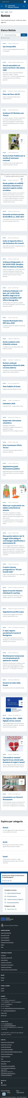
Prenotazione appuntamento (8, 1073)
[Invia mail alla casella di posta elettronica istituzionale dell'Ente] (15, 1008)
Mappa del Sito (20, 1092)
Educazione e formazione (7, 965)
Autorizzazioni (4, 960)
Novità (6, 12)
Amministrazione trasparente (8, 1068)
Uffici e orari (4, 1013)
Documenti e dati (5, 935)
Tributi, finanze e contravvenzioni (9, 969)
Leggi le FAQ (4, 1070)
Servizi (17, 1090)
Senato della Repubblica (7, 1049)
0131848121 (9, 1004)
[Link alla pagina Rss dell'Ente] (2, 1083)
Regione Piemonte (5, 1)
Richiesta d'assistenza (6, 1075)
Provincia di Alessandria (7, 1054)
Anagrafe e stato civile (6, 958)
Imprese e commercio (6, 967)
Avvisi (2, 980)
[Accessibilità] (4, 1094)
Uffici (2, 947)
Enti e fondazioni (5, 938)
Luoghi (2, 988)
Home (2, 12)
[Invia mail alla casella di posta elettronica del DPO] (8, 1024)
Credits (8, 1092)
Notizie (4, 43)
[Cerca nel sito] (23, 6)
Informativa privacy (5, 1061)
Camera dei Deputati (6, 1047)
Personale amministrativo (7, 942)
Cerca (23, 35)
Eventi (2, 991)
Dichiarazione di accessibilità (8, 1066)
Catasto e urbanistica (6, 962)
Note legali (3, 1064)
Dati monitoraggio (5, 1090)
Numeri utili (4, 1015)
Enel (2, 1059)
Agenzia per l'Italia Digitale (7, 1042)
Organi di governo (5, 940)
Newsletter (3, 1085)
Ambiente (3, 955)
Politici (2, 945)
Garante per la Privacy (6, 1045)
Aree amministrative (6, 933)
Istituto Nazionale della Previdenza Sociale (11, 1052)
